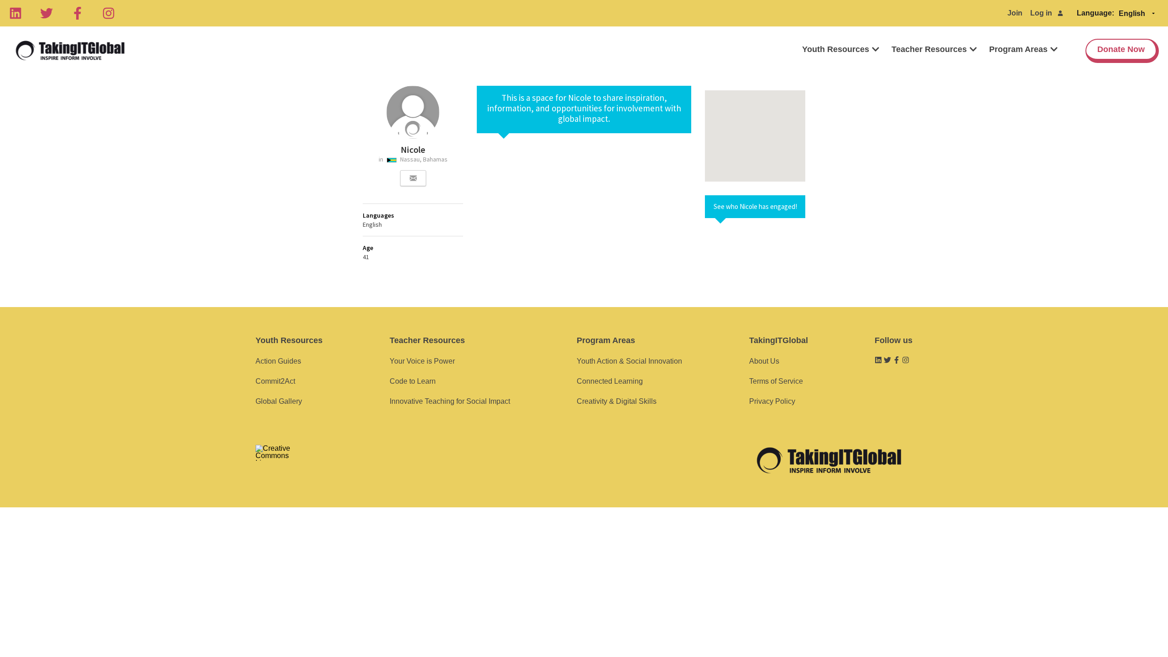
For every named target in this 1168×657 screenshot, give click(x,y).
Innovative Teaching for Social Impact (450, 401)
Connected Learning (610, 381)
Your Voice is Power (422, 361)
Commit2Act (275, 381)
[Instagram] (108, 13)
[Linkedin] (15, 13)
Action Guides (278, 361)
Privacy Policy (772, 401)
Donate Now (1121, 49)
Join (1014, 13)
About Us (764, 361)
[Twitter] (46, 13)
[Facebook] (77, 13)
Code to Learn (413, 381)
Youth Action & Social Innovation (629, 361)
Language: (1095, 13)
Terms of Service (776, 381)
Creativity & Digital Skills (617, 401)
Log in (1041, 13)
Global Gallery (279, 401)
